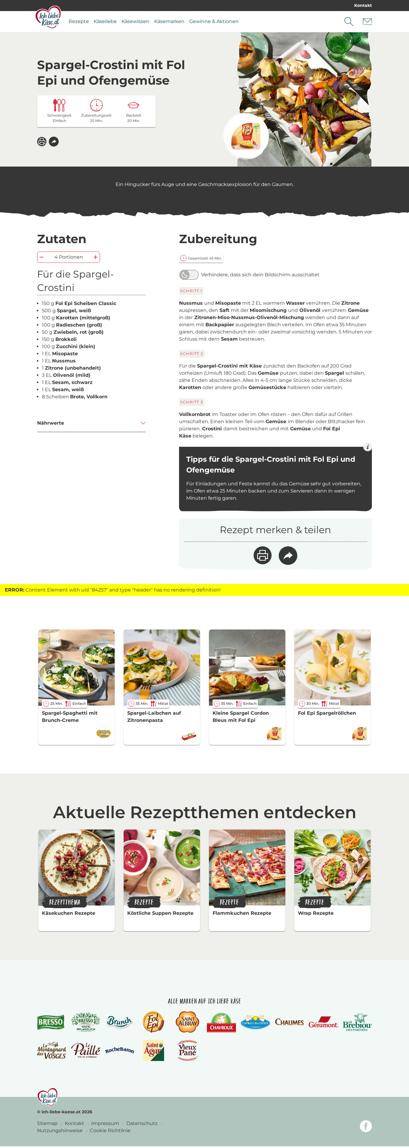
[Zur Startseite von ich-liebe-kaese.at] (48, 17)
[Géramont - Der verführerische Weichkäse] (323, 1021)
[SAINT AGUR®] (153, 1050)
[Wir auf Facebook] (366, 1127)
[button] (54, 142)
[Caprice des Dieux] (255, 1022)
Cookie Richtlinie (110, 1130)
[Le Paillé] (85, 1050)
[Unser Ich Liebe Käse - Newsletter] (367, 21)
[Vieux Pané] (187, 1050)
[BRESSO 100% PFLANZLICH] (85, 1022)
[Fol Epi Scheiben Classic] (245, 136)
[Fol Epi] (153, 1022)
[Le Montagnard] (51, 1050)
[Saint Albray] (187, 1022)
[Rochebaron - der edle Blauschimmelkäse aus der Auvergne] (119, 1050)
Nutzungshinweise (60, 1130)
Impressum (105, 1123)
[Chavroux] (221, 1022)
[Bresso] (51, 1021)
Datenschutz (142, 1123)
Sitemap (48, 1123)
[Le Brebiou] (357, 1022)
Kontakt (363, 5)
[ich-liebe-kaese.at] (47, 1097)
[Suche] (348, 21)
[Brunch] (119, 1021)
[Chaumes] (289, 1022)
